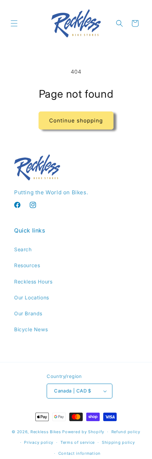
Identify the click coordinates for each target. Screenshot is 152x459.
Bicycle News (31, 329)
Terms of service (77, 442)
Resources (27, 265)
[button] (14, 23)
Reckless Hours (33, 282)
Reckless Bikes (45, 431)
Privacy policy (38, 442)
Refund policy (125, 431)
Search (23, 249)
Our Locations (31, 297)
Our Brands (28, 313)
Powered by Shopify (83, 431)
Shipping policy (118, 442)
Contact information (79, 453)
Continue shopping (76, 120)
